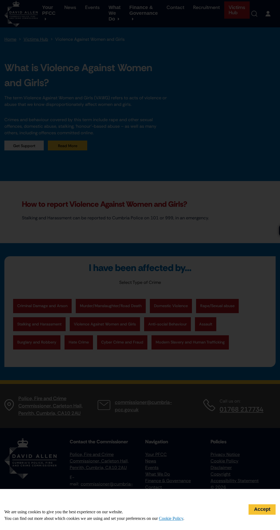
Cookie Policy (171, 518)
